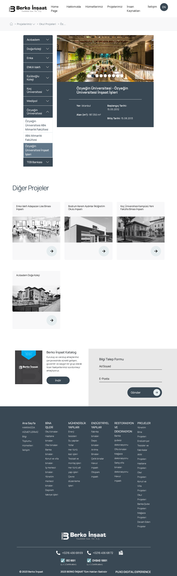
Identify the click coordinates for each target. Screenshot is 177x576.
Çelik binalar (97, 458)
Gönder (136, 392)
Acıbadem (33, 40)
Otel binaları (51, 445)
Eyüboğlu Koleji (33, 77)
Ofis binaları (120, 449)
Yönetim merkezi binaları (49, 481)
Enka (30, 58)
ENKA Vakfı (33, 67)
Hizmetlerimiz (94, 6)
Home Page (54, 9)
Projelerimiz (114, 6)
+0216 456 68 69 (72, 553)
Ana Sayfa (28, 423)
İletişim (152, 6)
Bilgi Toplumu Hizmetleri (27, 441)
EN (164, 7)
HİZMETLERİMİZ (30, 431)
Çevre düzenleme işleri (74, 481)
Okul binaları (51, 431)
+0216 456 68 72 (103, 553)
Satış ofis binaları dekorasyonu (121, 467)
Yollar (71, 445)
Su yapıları (73, 440)
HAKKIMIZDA (28, 427)
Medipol (32, 101)
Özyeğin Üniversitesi (34, 111)
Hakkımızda (74, 6)
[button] (149, 75)
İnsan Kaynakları (133, 9)
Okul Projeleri (47, 24)
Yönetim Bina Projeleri (141, 432)
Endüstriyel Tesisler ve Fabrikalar (143, 445)
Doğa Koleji (34, 49)
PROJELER (144, 423)
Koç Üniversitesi (34, 90)
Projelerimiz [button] (24, 24)
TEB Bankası (34, 162)
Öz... (63, 24)
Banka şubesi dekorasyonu (121, 440)
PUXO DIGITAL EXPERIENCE (133, 572)
